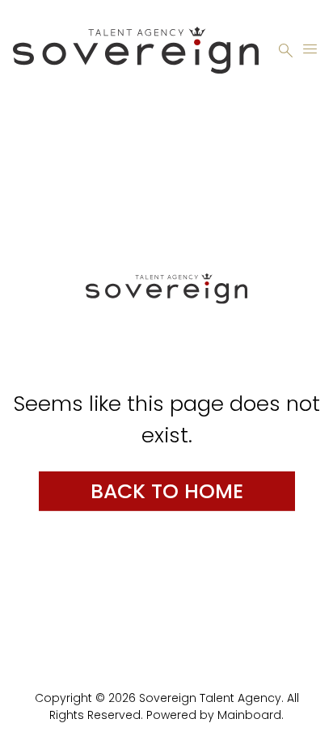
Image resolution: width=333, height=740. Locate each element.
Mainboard (249, 715)
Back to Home (167, 490)
